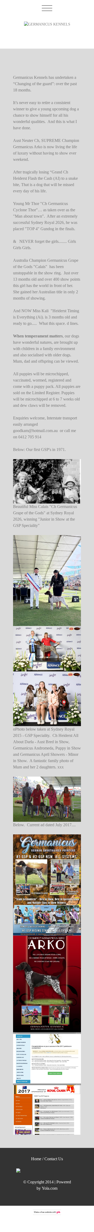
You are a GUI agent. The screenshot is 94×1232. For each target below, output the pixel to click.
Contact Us (53, 1159)
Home (36, 1159)
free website (46, 1212)
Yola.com (49, 1188)
